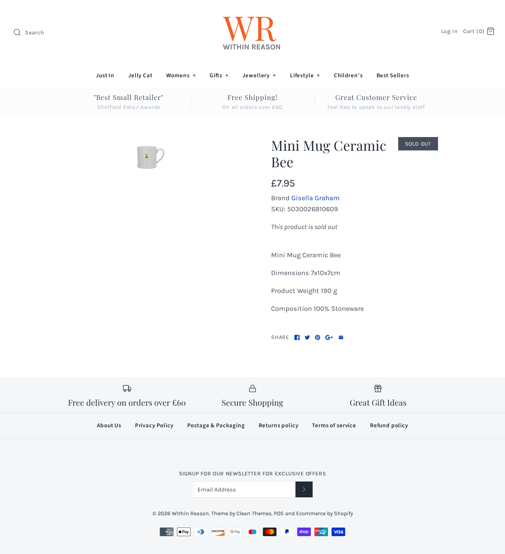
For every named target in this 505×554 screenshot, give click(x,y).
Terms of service (334, 425)
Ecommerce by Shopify (324, 513)
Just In (105, 75)
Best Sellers (393, 75)
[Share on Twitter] (307, 337)
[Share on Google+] (329, 337)
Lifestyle (305, 75)
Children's (348, 75)
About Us (109, 425)
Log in (449, 31)
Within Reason (190, 513)
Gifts (219, 75)
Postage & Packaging (216, 425)
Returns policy (279, 425)
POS (279, 513)
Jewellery (259, 75)
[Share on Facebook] (297, 337)
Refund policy (389, 425)
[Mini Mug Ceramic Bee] (150, 157)
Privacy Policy (154, 425)
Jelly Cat (140, 75)
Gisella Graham (315, 198)
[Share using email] (341, 337)
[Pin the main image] (317, 337)
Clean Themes (253, 513)
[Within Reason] (252, 12)
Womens (181, 75)
